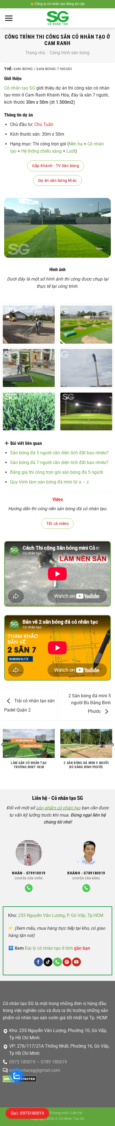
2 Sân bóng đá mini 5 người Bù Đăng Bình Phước (89, 703)
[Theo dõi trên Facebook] (38, 962)
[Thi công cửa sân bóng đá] (28, 368)
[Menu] (8, 18)
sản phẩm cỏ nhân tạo (58, 807)
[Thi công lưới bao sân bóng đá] (86, 368)
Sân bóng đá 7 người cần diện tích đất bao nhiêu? (59, 462)
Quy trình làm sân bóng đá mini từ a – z (49, 482)
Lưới (70, 151)
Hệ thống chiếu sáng (41, 151)
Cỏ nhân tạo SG (19, 88)
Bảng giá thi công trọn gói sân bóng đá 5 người (56, 472)
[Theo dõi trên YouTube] (76, 962)
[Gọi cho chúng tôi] (29, 888)
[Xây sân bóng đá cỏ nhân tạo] (86, 324)
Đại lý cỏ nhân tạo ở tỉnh (57, 948)
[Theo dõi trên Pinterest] (67, 962)
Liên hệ (76, 1113)
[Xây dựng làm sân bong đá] (28, 324)
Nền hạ (76, 144)
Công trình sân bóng (70, 52)
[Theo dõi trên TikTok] (48, 962)
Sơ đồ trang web (55, 1113)
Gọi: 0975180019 (27, 1113)
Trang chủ (35, 52)
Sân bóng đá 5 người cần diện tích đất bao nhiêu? (59, 452)
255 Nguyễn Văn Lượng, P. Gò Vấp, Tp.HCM (60, 915)
